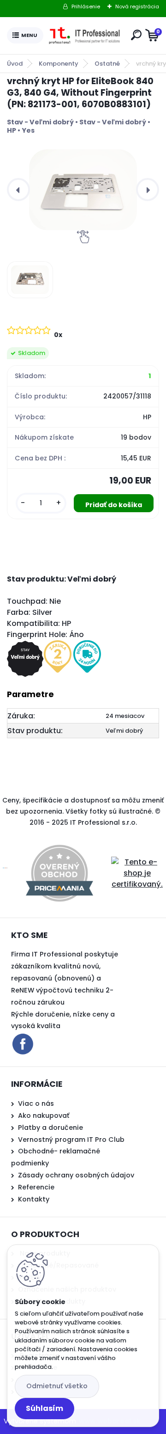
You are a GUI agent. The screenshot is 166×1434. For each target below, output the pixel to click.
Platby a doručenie (50, 1127)
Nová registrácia (137, 6)
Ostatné (107, 63)
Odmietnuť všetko (57, 1386)
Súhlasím (44, 1408)
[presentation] (18, 189)
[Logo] (85, 35)
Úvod (15, 63)
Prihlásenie (85, 6)
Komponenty (58, 63)
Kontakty (33, 1199)
